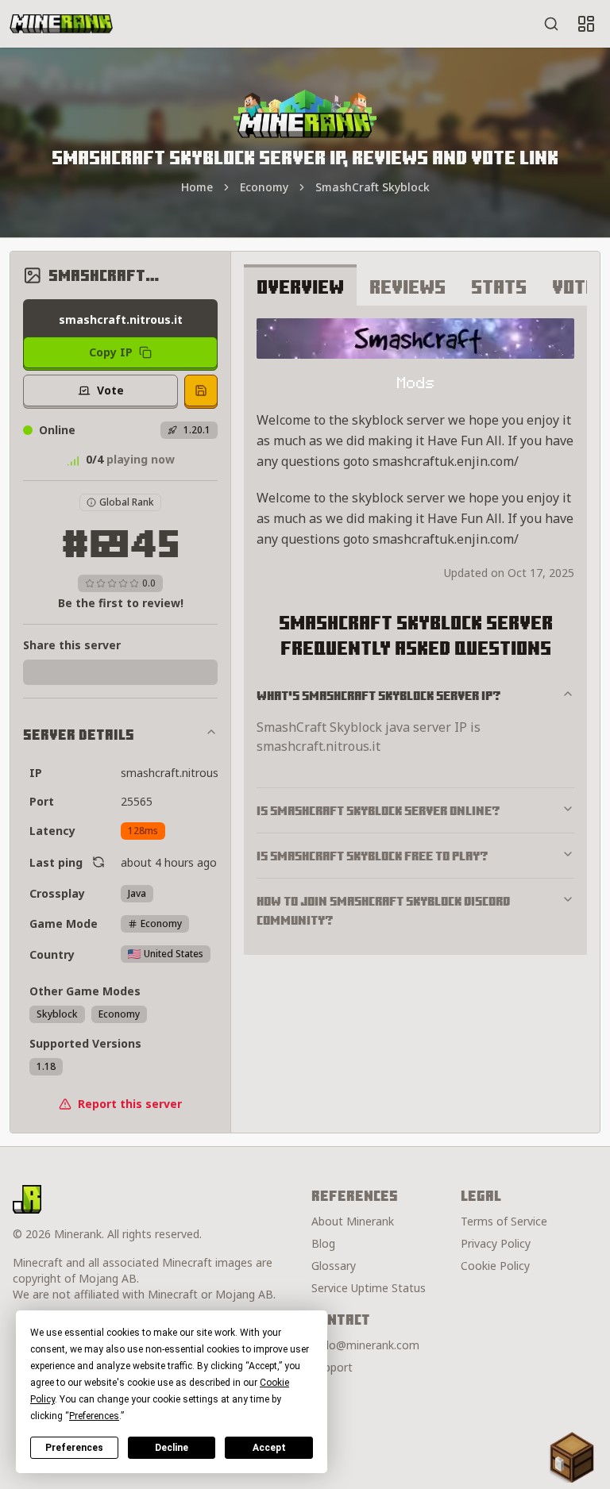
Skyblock (57, 1014)
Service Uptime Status (368, 1287)
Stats (499, 286)
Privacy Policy (496, 1243)
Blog (323, 1243)
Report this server (130, 1103)
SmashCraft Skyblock (372, 186)
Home (197, 186)
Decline (171, 1447)
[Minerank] (61, 23)
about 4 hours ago (169, 862)
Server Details (78, 734)
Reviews (407, 286)
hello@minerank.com (365, 1344)
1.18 (46, 1066)
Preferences (74, 1447)
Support (332, 1367)
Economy (264, 186)
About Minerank (352, 1221)
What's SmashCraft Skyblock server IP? (379, 695)
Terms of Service (504, 1221)
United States (173, 953)
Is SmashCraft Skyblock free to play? (372, 856)
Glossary (333, 1265)
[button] (571, 1457)
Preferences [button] (94, 1416)
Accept (269, 1447)
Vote (574, 286)
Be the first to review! (120, 602)
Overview (300, 286)
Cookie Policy (495, 1265)
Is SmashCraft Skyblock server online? (378, 810)
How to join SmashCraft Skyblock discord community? (383, 910)
